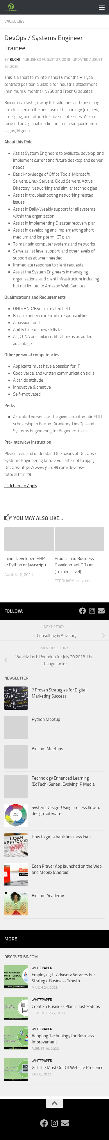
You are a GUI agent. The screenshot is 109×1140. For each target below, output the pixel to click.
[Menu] (101, 7)
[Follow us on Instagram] (91, 610)
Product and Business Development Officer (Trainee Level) (74, 565)
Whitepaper (42, 968)
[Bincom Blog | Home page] (14, 7)
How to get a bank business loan (61, 837)
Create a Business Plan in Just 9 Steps (66, 1006)
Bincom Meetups (47, 748)
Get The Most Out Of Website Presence (67, 1067)
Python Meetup (46, 719)
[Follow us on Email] (101, 610)
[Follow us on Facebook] (82, 610)
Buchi (15, 59)
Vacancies (14, 21)
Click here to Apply (20, 485)
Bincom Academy (48, 895)
